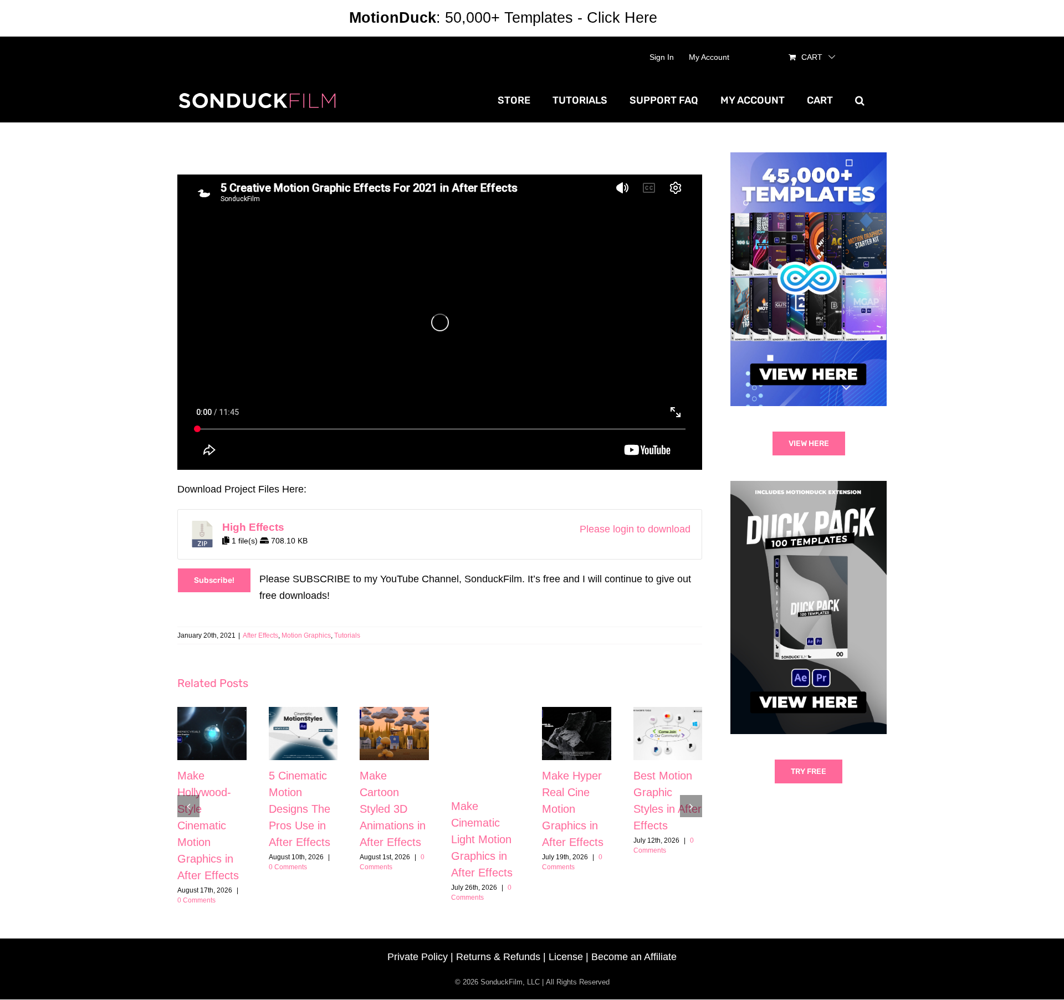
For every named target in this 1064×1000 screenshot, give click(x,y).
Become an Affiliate (634, 956)
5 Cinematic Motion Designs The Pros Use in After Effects (299, 809)
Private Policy (417, 956)
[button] (859, 100)
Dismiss (688, 17)
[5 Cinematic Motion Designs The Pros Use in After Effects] (303, 733)
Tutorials (347, 635)
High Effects (253, 527)
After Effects (260, 635)
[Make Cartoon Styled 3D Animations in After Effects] (394, 733)
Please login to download (635, 529)
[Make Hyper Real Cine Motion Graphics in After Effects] (576, 733)
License (566, 956)
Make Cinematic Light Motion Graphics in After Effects (482, 839)
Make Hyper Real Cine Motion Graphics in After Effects (572, 809)
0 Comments (196, 900)
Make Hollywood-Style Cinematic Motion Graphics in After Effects (208, 825)
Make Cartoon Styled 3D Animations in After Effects (393, 809)
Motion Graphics (306, 635)
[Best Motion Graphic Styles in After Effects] (668, 733)
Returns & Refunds (498, 956)
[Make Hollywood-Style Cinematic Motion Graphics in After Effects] (212, 733)
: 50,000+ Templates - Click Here (503, 17)
